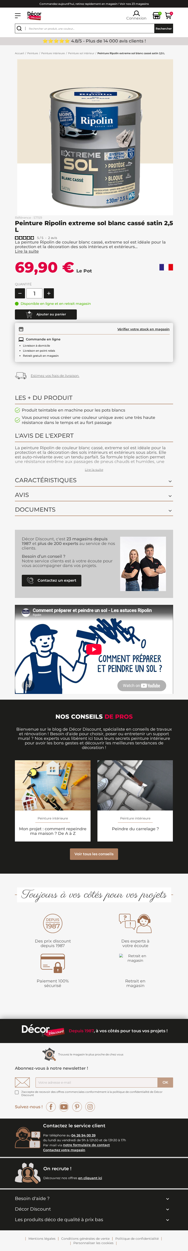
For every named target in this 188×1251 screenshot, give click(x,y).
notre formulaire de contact (86, 1145)
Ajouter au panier (51, 314)
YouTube (64, 1107)
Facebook (51, 1107)
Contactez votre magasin (64, 1150)
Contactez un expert (56, 580)
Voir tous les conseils (94, 854)
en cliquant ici (90, 1178)
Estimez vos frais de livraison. (55, 375)
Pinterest (77, 1107)
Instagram (90, 1107)
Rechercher (164, 28)
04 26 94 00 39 (83, 1135)
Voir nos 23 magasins (134, 4)
